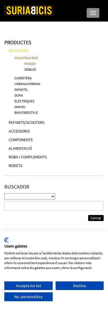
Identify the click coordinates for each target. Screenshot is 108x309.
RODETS (15, 165)
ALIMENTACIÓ (20, 148)
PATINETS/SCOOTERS (26, 122)
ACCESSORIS (19, 131)
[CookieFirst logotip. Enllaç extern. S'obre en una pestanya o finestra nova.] (6, 240)
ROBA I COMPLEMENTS (28, 157)
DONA (18, 95)
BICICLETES (18, 50)
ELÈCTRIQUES (24, 101)
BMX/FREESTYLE (26, 112)
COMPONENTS (21, 139)
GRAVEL (20, 107)
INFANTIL (21, 89)
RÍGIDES (30, 64)
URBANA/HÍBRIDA (27, 84)
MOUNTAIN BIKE (26, 58)
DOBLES (30, 69)
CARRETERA (23, 78)
